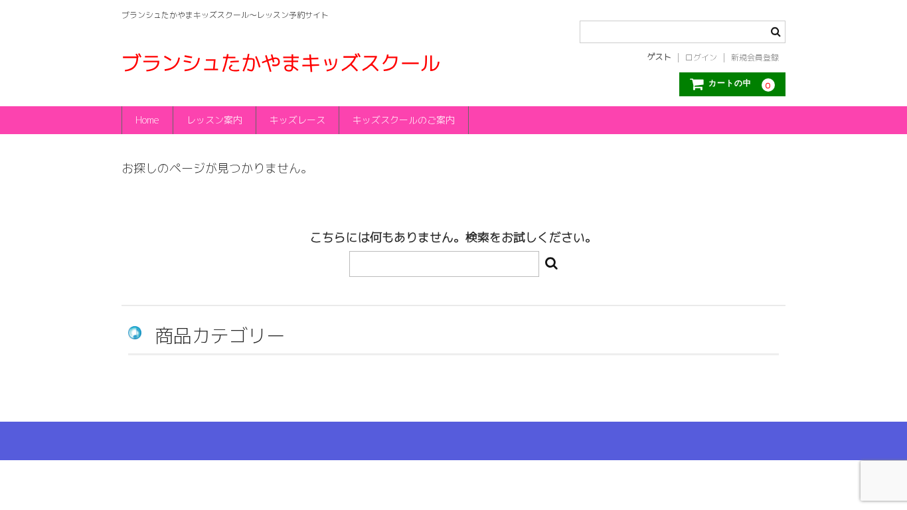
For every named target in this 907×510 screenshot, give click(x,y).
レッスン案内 (214, 120)
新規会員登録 (755, 57)
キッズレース (297, 120)
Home (147, 120)
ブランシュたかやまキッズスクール (281, 63)
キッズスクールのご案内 (404, 120)
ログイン (701, 57)
